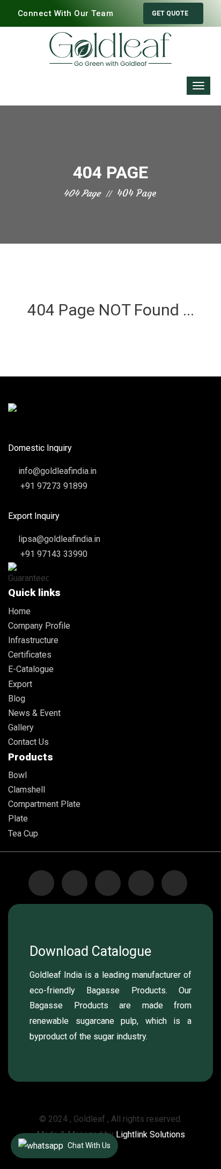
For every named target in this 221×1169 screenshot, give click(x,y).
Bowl (17, 775)
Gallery (21, 727)
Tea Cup (23, 833)
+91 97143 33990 (52, 554)
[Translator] (42, 84)
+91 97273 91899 (52, 486)
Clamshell (26, 790)
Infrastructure (33, 640)
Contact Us (28, 742)
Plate (18, 818)
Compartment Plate (44, 804)
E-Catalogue (31, 669)
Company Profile (39, 626)
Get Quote (171, 13)
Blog (16, 698)
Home (19, 611)
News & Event (34, 713)
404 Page (81, 193)
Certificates (29, 655)
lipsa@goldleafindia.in (59, 539)
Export (20, 684)
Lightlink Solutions (150, 1134)
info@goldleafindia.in (57, 471)
